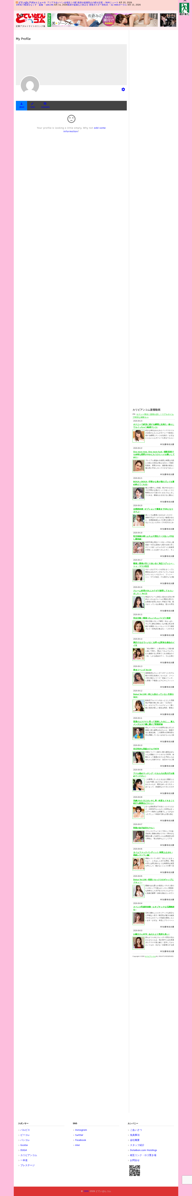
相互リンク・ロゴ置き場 (143, 1155)
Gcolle (24, 1145)
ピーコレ (25, 1135)
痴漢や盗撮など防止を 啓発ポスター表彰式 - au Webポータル (97, 5)
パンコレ (25, 1140)
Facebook (80, 1140)
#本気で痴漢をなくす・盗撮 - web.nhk (35, 5)
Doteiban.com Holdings (143, 1150)
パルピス (25, 1130)
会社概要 (135, 1140)
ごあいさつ (136, 1130)
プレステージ (27, 1165)
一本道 (24, 1160)
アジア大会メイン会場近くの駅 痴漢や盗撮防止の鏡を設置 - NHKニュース (82, 2)
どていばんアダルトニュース (32, 2)
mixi (77, 1145)
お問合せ (135, 1160)
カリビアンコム (28, 1155)
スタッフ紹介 (137, 1145)
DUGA (23, 1150)
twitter (79, 1135)
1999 (86, 1191)
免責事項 (135, 1135)
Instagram (81, 1130)
